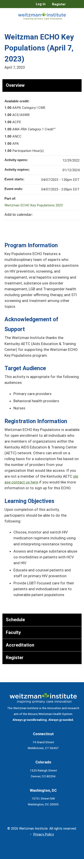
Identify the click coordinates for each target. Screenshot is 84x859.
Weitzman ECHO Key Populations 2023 (33, 205)
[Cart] (71, 6)
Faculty (13, 632)
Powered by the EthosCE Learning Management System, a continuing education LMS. (66, 855)
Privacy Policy (43, 834)
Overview (15, 85)
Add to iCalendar (70, 214)
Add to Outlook (76, 214)
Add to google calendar (58, 214)
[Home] (42, 15)
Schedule (15, 619)
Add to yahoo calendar (64, 214)
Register (59, 4)
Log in (40, 4)
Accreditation (20, 645)
